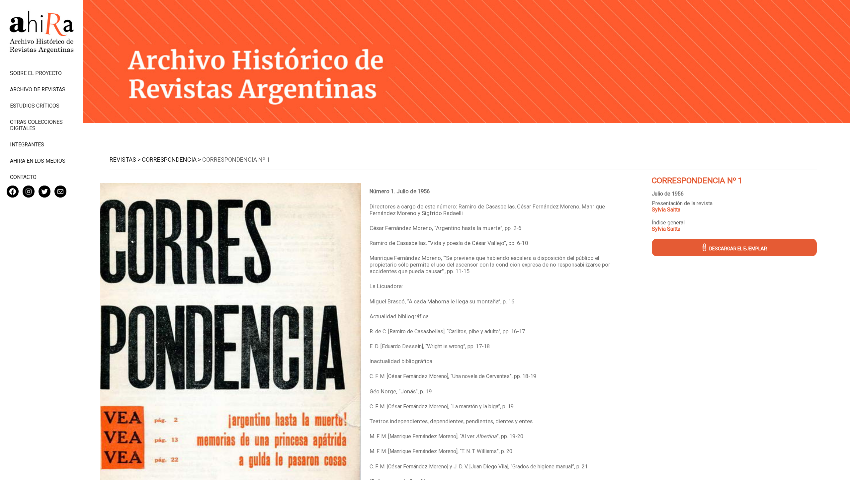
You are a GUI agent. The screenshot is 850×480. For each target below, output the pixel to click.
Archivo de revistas (37, 89)
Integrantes (27, 144)
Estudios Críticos (34, 106)
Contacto (23, 177)
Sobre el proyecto (36, 73)
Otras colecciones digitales (36, 125)
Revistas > (125, 159)
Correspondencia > (171, 159)
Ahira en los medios (37, 161)
